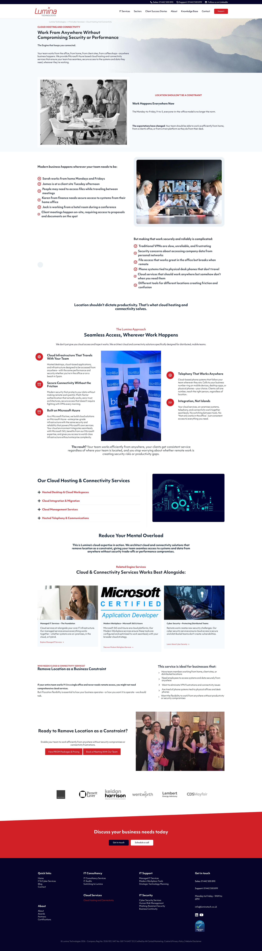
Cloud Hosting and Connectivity (99, 900)
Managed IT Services (149, 878)
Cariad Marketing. (155, 941)
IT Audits (88, 881)
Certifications (44, 919)
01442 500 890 (163, 2)
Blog (40, 884)
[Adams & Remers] (60, 794)
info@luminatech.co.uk (206, 906)
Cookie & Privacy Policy (174, 941)
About (174, 11)
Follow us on (217, 2)
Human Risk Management (151, 903)
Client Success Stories (156, 11)
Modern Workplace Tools (151, 881)
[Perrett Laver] (88, 794)
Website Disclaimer (193, 941)
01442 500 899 (190, 2)
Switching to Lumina (93, 884)
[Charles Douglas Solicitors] (197, 794)
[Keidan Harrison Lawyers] (115, 794)
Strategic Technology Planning (154, 884)
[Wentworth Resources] (142, 794)
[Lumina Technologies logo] (45, 11)
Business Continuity (148, 909)
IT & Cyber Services (47, 881)
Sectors (138, 11)
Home (41, 878)
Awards (41, 913)
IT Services (124, 11)
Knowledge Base (189, 11)
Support (221, 11)
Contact (206, 11)
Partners (42, 916)
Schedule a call (142, 842)
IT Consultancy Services (95, 878)
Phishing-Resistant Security (152, 906)
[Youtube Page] (201, 915)
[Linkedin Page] (196, 915)
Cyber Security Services (150, 900)
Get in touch (118, 842)
